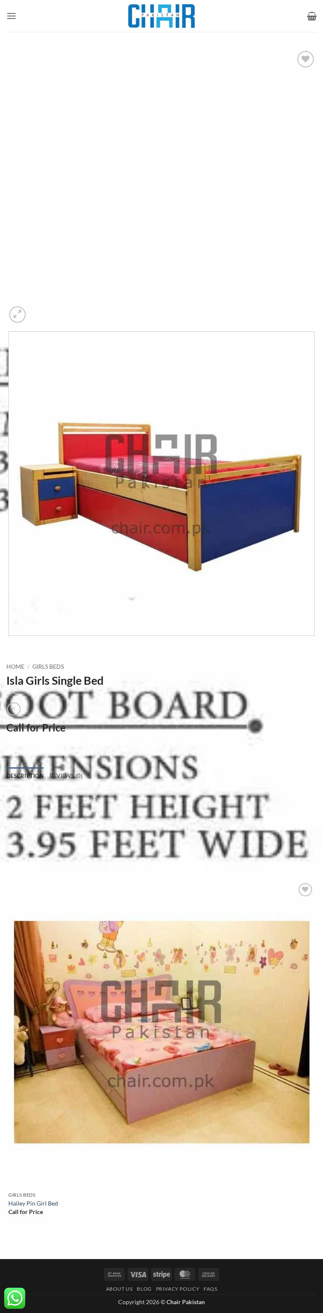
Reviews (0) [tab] (66, 775)
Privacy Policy (178, 1289)
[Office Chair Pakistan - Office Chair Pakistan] (161, 16)
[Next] (37, 310)
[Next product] (13, 708)
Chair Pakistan (186, 1301)
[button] (11, 15)
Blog (144, 1289)
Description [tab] (25, 775)
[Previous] (10, 644)
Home (15, 666)
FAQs (210, 1289)
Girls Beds (48, 666)
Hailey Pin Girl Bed (33, 1203)
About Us (119, 1289)
